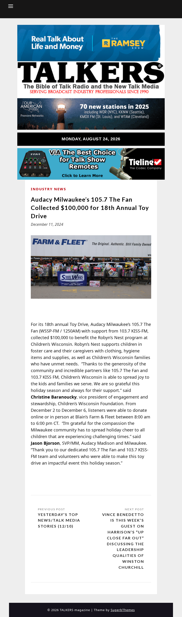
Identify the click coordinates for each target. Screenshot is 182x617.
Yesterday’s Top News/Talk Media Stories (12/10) (59, 520)
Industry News (48, 188)
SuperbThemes (123, 610)
